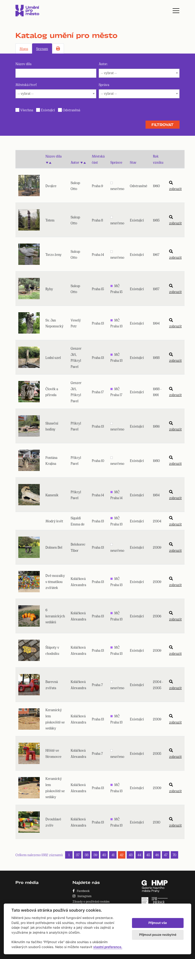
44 (139, 854)
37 (77, 854)
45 (148, 854)
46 (157, 854)
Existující (48, 110)
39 (95, 854)
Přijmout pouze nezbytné (157, 934)
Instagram (83, 896)
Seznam (42, 48)
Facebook (82, 891)
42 (122, 854)
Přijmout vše (157, 923)
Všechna (26, 110)
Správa (104, 84)
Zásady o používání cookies (91, 901)
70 (174, 854)
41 (113, 854)
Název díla (23, 63)
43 (130, 854)
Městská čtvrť (26, 84)
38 (86, 854)
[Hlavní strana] (27, 10)
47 (165, 854)
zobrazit (175, 188)
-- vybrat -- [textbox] (109, 72)
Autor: (103, 63)
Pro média (27, 882)
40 (104, 854)
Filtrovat (162, 125)
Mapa (24, 48)
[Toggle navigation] (176, 10)
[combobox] (139, 73)
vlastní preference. (107, 947)
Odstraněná (71, 110)
